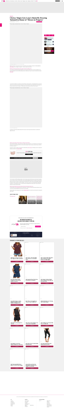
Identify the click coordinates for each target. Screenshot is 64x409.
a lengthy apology (29, 147)
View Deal (29, 154)
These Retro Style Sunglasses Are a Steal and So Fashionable (32, 323)
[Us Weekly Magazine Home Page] (4, 1)
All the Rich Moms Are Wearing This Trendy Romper (47, 302)
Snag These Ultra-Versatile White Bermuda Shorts (32, 344)
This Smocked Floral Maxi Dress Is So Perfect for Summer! (32, 280)
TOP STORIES (39, 21)
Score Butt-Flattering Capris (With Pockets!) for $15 (46, 344)
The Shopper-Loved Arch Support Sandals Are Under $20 (16, 344)
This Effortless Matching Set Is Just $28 (16, 323)
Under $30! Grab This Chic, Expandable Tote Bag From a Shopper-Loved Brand (31, 365)
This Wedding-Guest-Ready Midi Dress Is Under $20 (47, 323)
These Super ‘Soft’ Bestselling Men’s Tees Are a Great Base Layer (31, 258)
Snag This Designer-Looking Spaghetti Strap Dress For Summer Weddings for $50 (16, 302)
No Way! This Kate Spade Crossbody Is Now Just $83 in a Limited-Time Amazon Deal (29, 152)
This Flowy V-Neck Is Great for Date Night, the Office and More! (17, 258)
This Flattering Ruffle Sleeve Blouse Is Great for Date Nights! (17, 365)
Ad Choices (26, 406)
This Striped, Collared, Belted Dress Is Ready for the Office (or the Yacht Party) (47, 280)
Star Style (11, 16)
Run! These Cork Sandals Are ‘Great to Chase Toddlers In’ (31, 302)
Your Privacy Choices (26, 405)
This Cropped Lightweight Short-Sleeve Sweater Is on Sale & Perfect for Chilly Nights (47, 258)
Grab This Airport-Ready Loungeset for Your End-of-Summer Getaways (16, 280)
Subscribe (38, 226)
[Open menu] (1, 1)
